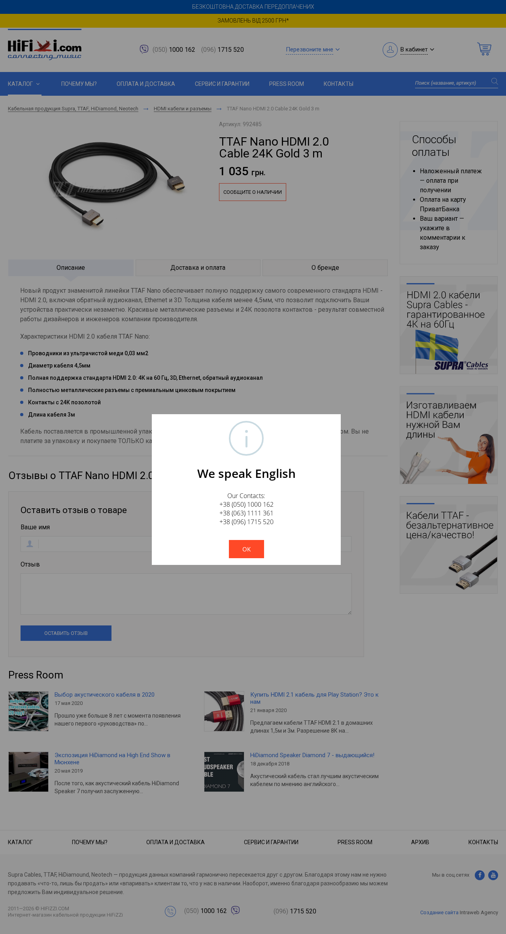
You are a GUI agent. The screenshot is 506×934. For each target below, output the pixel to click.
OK (246, 549)
